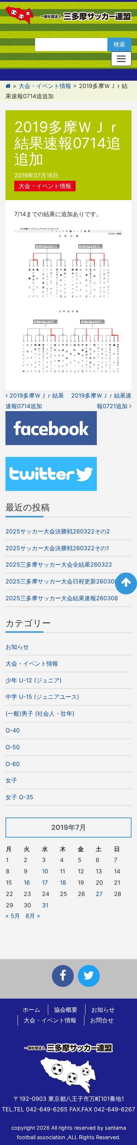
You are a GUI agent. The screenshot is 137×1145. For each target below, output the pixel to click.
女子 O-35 (19, 797)
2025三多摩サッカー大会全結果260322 (58, 564)
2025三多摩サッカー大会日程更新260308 (61, 581)
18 (63, 882)
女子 (11, 780)
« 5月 (12, 915)
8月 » (33, 915)
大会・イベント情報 (45, 185)
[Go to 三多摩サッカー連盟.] (8, 85)
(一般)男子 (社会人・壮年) (40, 713)
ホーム (31, 1009)
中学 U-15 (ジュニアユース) (42, 696)
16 (27, 882)
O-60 (12, 763)
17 (45, 882)
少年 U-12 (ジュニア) (33, 680)
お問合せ (102, 1020)
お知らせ (17, 646)
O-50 (12, 747)
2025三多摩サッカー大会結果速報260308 (61, 598)
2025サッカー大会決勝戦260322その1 (57, 548)
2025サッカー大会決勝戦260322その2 (57, 531)
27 (99, 893)
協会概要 (65, 1009)
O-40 (12, 730)
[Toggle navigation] (121, 58)
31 (45, 905)
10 (45, 871)
